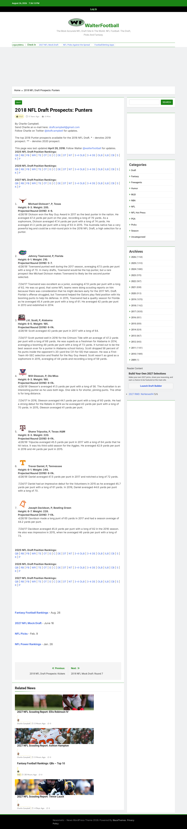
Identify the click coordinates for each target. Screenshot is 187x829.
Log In (93, 9)
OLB (100, 155)
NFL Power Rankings (28, 644)
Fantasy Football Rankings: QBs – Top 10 (41, 763)
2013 (133, 335)
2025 (133, 263)
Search (167, 102)
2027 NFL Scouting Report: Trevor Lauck (40, 796)
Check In (31, 44)
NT (70, 155)
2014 (133, 329)
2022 (133, 281)
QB (16, 155)
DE (59, 155)
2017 (133, 311)
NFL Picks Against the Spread (76, 45)
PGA (133, 218)
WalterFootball (102, 25)
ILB (107, 155)
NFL (133, 206)
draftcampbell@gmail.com (64, 127)
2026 (133, 257)
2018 (133, 305)
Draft (18, 102)
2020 (133, 293)
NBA (133, 200)
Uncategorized (138, 237)
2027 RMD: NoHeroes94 (141, 394)
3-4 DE (91, 155)
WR (34, 155)
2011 (133, 348)
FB (27, 155)
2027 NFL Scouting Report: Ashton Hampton (43, 745)
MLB (133, 194)
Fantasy (135, 176)
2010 (133, 354)
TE (39, 155)
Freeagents (136, 182)
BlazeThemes (119, 820)
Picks (134, 224)
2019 (133, 299)
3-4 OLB (80, 155)
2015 (133, 323)
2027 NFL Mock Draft (48, 45)
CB (112, 155)
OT (45, 155)
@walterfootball (92, 148)
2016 (133, 317)
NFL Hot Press (138, 212)
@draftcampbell (54, 130)
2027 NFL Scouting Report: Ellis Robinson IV (43, 711)
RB (22, 155)
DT (64, 155)
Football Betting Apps (104, 45)
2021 (133, 287)
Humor (134, 188)
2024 (133, 269)
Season (134, 230)
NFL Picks (21, 633)
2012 (133, 341)
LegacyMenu (18, 45)
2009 (133, 360)
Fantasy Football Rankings (31, 612)
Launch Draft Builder (151, 386)
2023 (133, 275)
